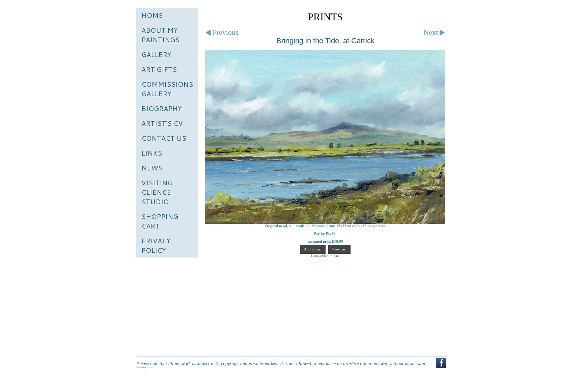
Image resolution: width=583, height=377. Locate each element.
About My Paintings (160, 34)
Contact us (163, 138)
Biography (161, 108)
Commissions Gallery (167, 88)
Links (151, 153)
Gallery (156, 54)
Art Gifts (159, 69)
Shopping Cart (159, 221)
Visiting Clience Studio (156, 192)
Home (152, 15)
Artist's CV (162, 123)
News (152, 167)
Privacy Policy (156, 245)
